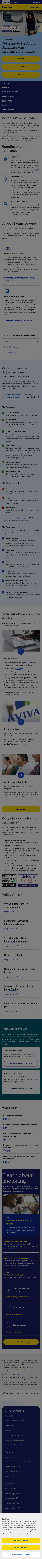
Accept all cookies (21, 1540)
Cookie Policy (24, 1534)
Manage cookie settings (21, 1554)
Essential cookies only (21, 1547)
